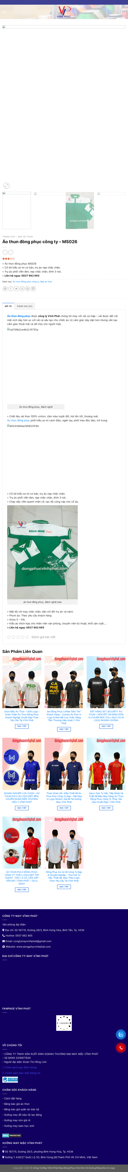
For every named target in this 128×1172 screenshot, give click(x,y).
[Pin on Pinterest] (27, 288)
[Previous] (9, 107)
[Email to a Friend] (22, 288)
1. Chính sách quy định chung (19, 1067)
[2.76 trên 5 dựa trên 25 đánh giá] (64, 258)
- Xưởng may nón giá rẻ (16, 1120)
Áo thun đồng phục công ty (26, 281)
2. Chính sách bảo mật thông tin (21, 1073)
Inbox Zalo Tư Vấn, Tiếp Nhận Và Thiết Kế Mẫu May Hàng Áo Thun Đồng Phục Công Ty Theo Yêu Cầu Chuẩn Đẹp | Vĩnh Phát (106, 797)
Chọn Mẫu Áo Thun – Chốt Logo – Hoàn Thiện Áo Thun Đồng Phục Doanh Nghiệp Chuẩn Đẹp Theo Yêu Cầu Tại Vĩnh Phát (22, 716)
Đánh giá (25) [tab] (24, 306)
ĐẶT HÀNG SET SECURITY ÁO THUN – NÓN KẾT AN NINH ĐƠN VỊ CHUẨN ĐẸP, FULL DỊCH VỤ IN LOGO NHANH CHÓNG (106, 716)
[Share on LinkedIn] (33, 288)
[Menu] (4, 12)
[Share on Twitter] (16, 288)
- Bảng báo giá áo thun (16, 1103)
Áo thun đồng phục (18, 420)
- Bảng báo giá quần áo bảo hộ (20, 1109)
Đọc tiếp (21, 726)
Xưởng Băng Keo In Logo (102, 1168)
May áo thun (25, 236)
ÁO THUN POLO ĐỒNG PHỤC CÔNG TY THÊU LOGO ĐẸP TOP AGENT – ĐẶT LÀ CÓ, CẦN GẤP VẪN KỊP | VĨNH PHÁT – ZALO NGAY (22, 878)
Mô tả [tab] (8, 306)
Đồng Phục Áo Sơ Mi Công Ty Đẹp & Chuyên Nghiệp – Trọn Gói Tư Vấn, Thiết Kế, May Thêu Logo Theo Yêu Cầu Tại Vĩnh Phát (64, 876)
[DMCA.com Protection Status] (11, 1135)
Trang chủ (8, 236)
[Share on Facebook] (10, 288)
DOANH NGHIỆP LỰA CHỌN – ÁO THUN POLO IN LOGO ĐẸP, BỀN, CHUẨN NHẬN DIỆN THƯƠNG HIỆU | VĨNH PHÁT (22, 797)
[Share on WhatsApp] (5, 288)
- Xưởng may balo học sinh (18, 1125)
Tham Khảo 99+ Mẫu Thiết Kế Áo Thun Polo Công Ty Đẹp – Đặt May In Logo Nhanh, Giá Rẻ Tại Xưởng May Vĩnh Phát (64, 797)
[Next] (119, 107)
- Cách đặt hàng (12, 1098)
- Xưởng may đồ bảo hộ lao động (22, 1114)
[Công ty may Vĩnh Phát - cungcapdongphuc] (64, 12)
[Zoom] (6, 186)
